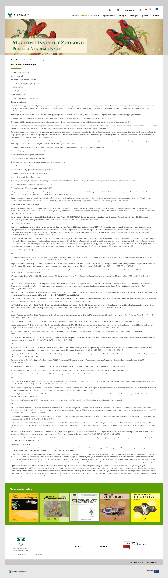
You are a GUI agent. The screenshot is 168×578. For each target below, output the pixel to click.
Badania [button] (84, 16)
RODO (103, 546)
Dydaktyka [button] (122, 16)
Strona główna (15, 60)
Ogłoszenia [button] (145, 16)
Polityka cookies (152, 562)
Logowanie (130, 10)
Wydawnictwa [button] (108, 16)
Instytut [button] (74, 16)
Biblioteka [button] (95, 16)
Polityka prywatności (137, 562)
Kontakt (156, 16)
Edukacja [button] (133, 16)
